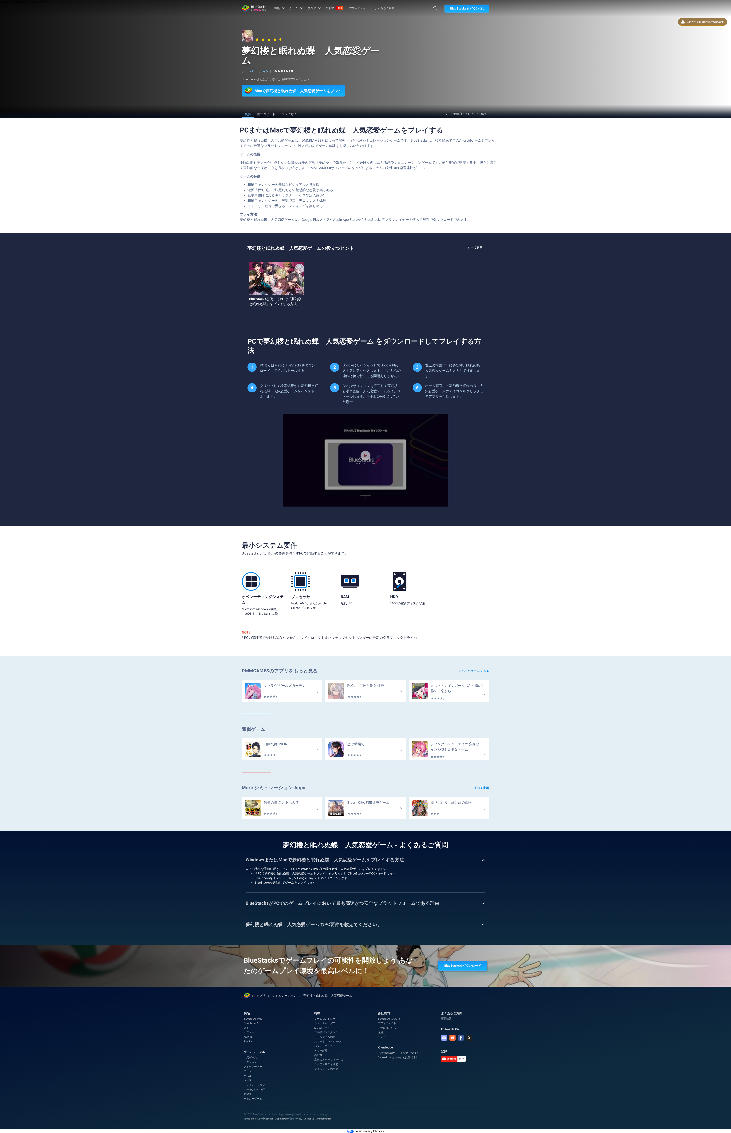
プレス (381, 1036)
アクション (250, 1062)
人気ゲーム (250, 1057)
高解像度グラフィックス (328, 1059)
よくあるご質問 (384, 8)
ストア (334, 8)
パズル (247, 1075)
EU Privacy (296, 1118)
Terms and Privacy (253, 1118)
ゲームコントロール (326, 1018)
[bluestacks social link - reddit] (452, 1038)
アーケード (250, 1071)
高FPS (318, 1055)
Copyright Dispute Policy (277, 1118)
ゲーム (294, 8)
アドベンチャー (253, 1066)
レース (247, 1080)
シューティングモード (327, 1023)
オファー (249, 1032)
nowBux (248, 1036)
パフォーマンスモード (327, 1046)
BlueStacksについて (389, 1018)
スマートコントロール (327, 1041)
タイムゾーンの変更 (326, 1068)
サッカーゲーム (253, 1098)
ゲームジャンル (254, 1052)
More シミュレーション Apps (273, 787)
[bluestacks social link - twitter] (469, 1038)
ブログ (312, 8)
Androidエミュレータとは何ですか (398, 1057)
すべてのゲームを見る (474, 670)
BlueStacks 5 (251, 1023)
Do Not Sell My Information (317, 1118)
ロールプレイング (254, 1089)
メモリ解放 (320, 1050)
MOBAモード (322, 1027)
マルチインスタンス (326, 1032)
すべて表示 (475, 247)
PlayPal (248, 1041)
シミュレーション (255, 71)
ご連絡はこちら (387, 1027)
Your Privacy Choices (370, 1131)
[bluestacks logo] (254, 8)
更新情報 (446, 1018)
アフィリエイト (359, 8)
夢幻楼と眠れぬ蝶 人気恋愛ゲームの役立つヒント (300, 248)
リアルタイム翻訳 (324, 1036)
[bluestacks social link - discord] (444, 1038)
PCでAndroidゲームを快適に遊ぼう (398, 1052)
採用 (380, 1032)
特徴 (277, 8)
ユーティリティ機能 (326, 1064)
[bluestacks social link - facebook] (461, 1038)
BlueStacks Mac (253, 1018)
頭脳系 (247, 1093)
